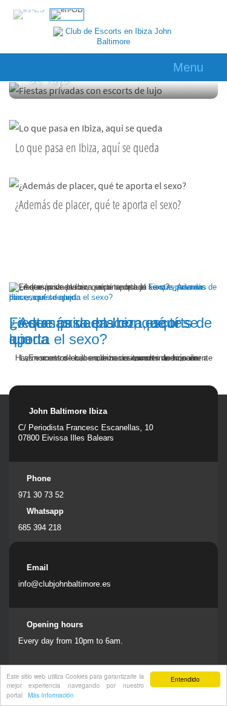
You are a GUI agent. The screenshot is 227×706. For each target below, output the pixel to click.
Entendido (185, 679)
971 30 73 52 (41, 494)
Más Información (51, 694)
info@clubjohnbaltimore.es (64, 583)
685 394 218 (39, 527)
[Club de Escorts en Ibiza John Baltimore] (113, 37)
